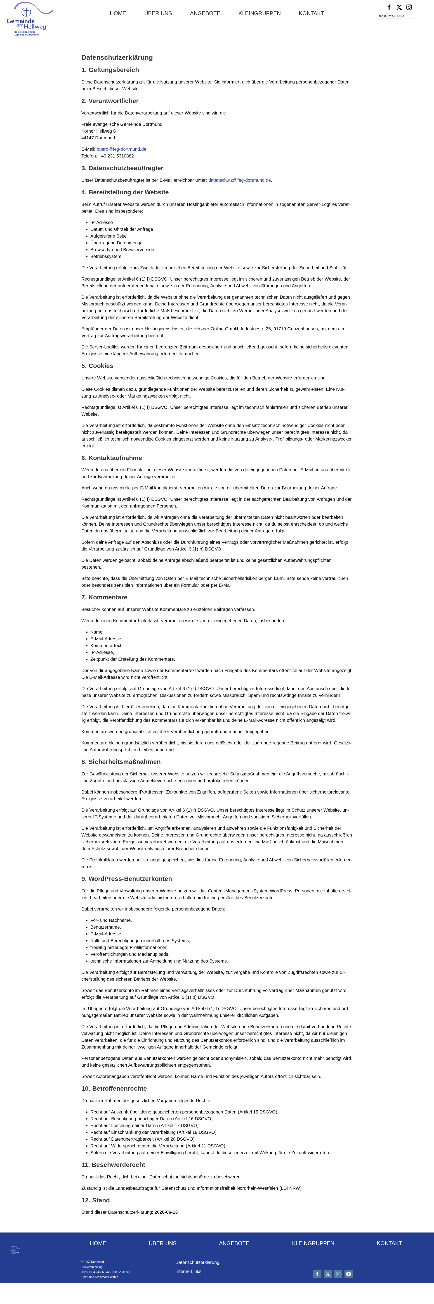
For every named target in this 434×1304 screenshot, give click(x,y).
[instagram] (409, 7)
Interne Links (188, 1271)
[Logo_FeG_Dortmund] (30, 4)
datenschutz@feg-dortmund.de (239, 180)
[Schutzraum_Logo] (399, 17)
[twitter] (399, 7)
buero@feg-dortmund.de (121, 149)
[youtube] (348, 1274)
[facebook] (389, 7)
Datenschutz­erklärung (197, 1262)
